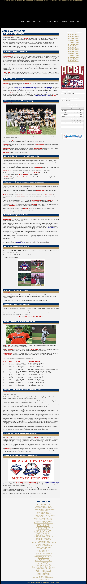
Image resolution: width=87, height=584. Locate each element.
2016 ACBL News (73, 40)
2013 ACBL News (73, 46)
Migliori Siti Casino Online (43, 539)
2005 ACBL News (73, 61)
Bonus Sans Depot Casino (44, 553)
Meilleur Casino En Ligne (43, 516)
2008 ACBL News (73, 55)
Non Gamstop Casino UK (43, 513)
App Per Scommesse (43, 550)
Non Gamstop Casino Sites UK (43, 527)
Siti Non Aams (43, 562)
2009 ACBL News (73, 53)
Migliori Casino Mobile (43, 544)
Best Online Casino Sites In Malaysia (43, 567)
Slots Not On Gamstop (43, 526)
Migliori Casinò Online (43, 573)
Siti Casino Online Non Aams (43, 545)
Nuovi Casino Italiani (43, 574)
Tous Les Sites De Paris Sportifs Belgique (43, 542)
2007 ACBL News (73, 57)
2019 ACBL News (73, 35)
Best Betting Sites (43, 529)
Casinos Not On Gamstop (43, 535)
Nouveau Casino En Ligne (43, 565)
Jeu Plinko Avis (43, 552)
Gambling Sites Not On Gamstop (43, 532)
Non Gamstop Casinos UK (43, 512)
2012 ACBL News (73, 48)
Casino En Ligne (43, 579)
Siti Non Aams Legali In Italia (43, 561)
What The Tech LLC (55, 582)
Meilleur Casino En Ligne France (43, 518)
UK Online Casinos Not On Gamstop (44, 509)
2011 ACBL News (73, 50)
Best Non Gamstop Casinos (43, 507)
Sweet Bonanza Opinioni (43, 555)
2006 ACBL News (73, 59)
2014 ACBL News (73, 44)
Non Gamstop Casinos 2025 (43, 520)
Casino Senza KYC (43, 558)
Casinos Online (43, 510)
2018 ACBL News (73, 37)
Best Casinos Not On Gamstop (43, 523)
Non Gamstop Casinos (43, 504)
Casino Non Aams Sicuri (43, 538)
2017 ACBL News (73, 38)
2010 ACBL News (73, 51)
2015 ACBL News (73, 42)
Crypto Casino (43, 576)
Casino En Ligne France (43, 506)
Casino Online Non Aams (43, 547)
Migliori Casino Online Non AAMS (43, 577)
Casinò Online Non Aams (43, 568)
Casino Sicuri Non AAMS (43, 570)
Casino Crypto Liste (43, 541)
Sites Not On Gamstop (43, 524)
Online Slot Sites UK (43, 533)
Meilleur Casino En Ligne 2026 (43, 556)
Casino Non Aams (43, 559)
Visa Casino (43, 548)
